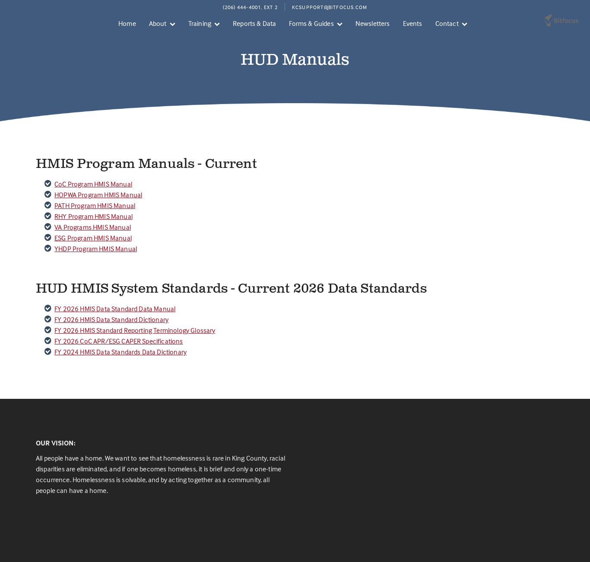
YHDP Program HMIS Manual (95, 248)
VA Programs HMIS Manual (92, 227)
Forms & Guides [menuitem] (311, 23)
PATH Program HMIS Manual (94, 205)
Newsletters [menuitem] (372, 23)
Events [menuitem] (412, 23)
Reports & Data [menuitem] (254, 23)
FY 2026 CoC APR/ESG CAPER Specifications (118, 341)
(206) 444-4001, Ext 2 (250, 7)
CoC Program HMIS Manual (93, 184)
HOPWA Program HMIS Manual (98, 194)
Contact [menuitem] (447, 23)
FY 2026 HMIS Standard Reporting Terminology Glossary (134, 330)
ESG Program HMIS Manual (93, 238)
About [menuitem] (158, 23)
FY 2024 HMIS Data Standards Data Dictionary (120, 351)
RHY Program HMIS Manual (93, 216)
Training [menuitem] (199, 23)
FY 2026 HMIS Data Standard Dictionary (111, 319)
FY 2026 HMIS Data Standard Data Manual (114, 308)
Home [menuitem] (127, 23)
